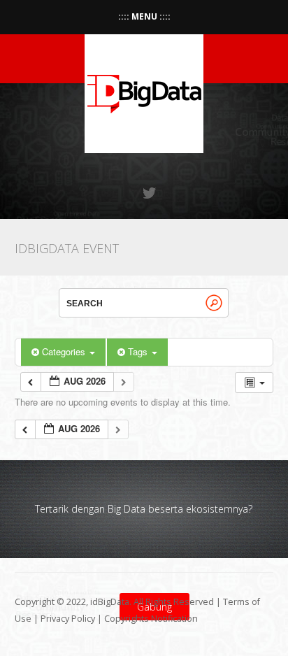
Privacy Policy (68, 619)
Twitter (150, 193)
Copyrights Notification (151, 619)
